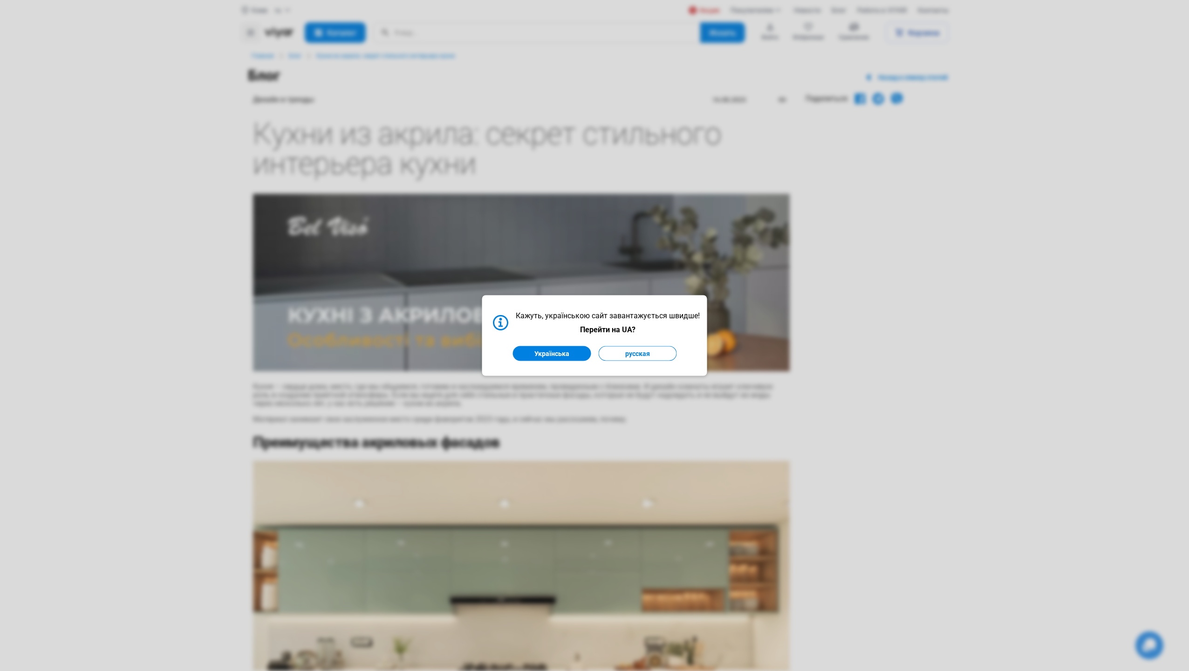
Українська (551, 353)
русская (637, 353)
